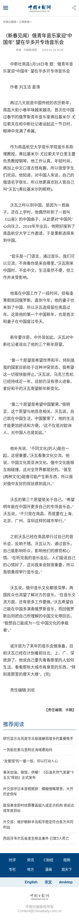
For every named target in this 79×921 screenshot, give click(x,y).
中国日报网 (9, 22)
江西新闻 (24, 22)
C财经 (48, 860)
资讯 (30, 860)
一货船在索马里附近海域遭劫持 (27, 750)
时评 (12, 860)
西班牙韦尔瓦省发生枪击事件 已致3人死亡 (36, 838)
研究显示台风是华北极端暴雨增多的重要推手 (38, 738)
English (31, 882)
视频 (66, 860)
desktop (66, 882)
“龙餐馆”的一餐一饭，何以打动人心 (30, 761)
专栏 (12, 869)
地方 (30, 869)
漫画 (48, 869)
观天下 (66, 869)
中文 (48, 882)
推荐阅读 (13, 724)
